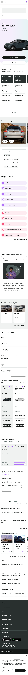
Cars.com (9, 661)
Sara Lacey (6, 260)
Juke (5, 15)
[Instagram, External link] (11, 646)
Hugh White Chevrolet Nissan (18, 546)
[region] (14, 664)
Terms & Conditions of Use (7, 651)
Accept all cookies (20, 670)
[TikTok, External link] (3, 646)
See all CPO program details (18, 376)
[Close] (26, 655)
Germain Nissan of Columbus (5, 546)
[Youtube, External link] (8, 646)
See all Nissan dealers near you (17, 556)
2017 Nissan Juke (6, 593)
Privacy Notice (17, 659)
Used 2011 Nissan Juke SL (5, 316)
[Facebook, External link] (6, 646)
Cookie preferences (8, 670)
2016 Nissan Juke (19, 593)
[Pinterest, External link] (14, 646)
